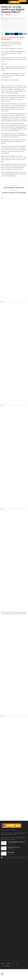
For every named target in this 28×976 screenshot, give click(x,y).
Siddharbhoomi (8, 966)
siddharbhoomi (8, 14)
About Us (3, 963)
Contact (8, 963)
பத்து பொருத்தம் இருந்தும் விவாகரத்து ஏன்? (16, 841)
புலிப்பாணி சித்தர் (10, 852)
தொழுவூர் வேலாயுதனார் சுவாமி (13, 847)
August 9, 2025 (17, 14)
